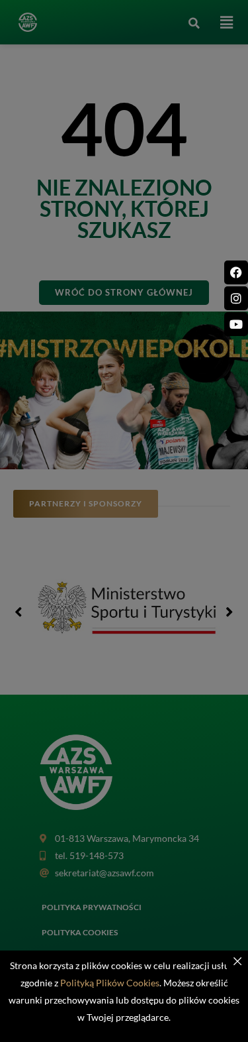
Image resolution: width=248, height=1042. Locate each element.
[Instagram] (236, 298)
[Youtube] (236, 324)
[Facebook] (236, 272)
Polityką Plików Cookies (109, 982)
